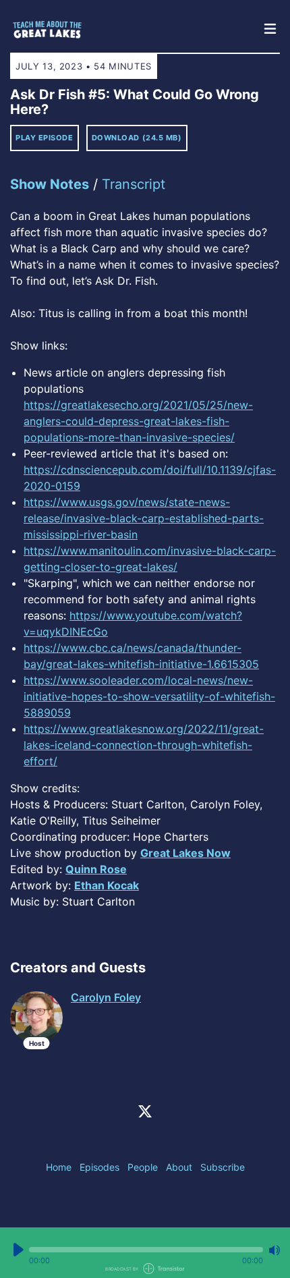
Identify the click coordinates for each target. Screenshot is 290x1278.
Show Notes (49, 184)
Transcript (133, 184)
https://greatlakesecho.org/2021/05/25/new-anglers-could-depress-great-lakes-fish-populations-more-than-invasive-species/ (138, 421)
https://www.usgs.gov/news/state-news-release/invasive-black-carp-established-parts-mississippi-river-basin (144, 518)
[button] (146, 1249)
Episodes (99, 1167)
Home (58, 1167)
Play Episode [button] (45, 137)
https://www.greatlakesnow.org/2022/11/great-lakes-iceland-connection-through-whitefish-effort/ (144, 745)
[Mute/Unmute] (274, 1250)
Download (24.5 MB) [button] (137, 137)
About (179, 1167)
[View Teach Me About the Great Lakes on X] (145, 1110)
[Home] (131, 29)
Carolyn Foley (106, 997)
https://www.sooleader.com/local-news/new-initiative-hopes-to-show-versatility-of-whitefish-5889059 (149, 696)
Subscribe (222, 1167)
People (142, 1167)
